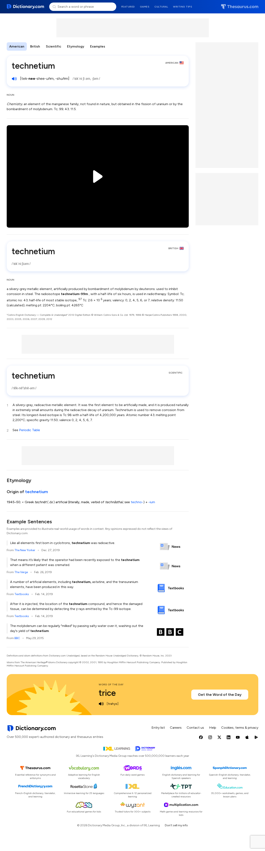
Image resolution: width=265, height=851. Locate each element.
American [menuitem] (16, 46)
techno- (137, 502)
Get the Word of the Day (220, 694)
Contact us (195, 728)
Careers (176, 728)
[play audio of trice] (101, 703)
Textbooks (21, 594)
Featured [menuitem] (128, 6)
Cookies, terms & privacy (239, 728)
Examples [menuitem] (97, 46)
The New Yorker (24, 550)
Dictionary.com (25, 7)
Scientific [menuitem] (53, 46)
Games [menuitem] (145, 6)
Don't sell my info (176, 825)
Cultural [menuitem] (161, 6)
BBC (17, 638)
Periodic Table (29, 430)
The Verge (21, 572)
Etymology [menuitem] (75, 46)
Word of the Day (111, 684)
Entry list (158, 728)
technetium (36, 491)
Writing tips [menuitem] (182, 6)
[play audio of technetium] (14, 78)
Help (212, 728)
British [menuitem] (35, 46)
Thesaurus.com (239, 6)
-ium (151, 502)
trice (107, 693)
